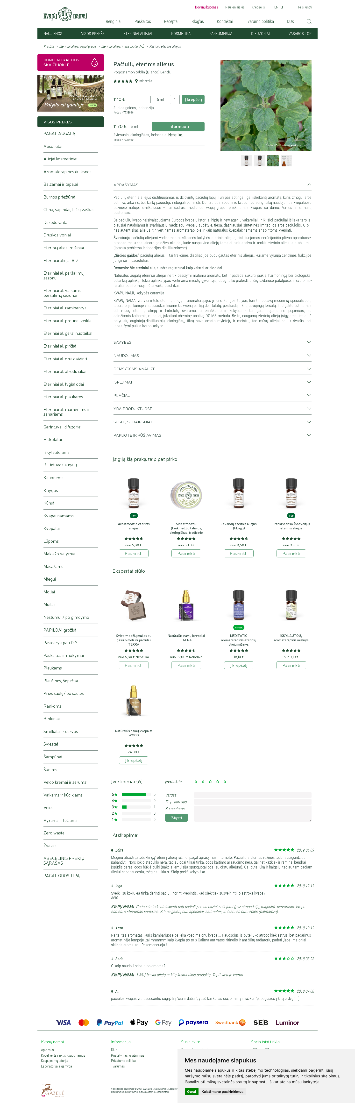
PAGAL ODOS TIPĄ (61, 875)
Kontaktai (225, 21)
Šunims (50, 769)
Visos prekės (93, 33)
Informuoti (178, 126)
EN (276, 7)
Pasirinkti (133, 553)
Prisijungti (305, 7)
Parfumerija (220, 33)
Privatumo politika (123, 1061)
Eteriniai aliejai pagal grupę (77, 46)
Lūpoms (51, 541)
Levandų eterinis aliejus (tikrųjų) (239, 525)
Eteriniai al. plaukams (63, 396)
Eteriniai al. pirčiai (59, 346)
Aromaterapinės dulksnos (67, 171)
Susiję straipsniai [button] (133, 421)
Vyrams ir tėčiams (60, 820)
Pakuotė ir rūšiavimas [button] (137, 435)
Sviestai (50, 744)
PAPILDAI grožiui (59, 630)
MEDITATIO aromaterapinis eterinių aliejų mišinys (238, 639)
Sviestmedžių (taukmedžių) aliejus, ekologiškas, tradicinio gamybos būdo (186, 530)
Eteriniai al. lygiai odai (63, 384)
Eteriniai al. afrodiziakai (64, 371)
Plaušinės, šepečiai (60, 680)
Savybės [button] (122, 342)
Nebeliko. (175, 134)
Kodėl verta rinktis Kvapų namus (63, 1055)
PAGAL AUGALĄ (59, 133)
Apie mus (47, 1050)
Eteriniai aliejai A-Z (61, 260)
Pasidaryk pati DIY (60, 642)
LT (282, 7)
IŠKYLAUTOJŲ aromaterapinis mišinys (291, 637)
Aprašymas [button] (126, 184)
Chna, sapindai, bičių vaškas (68, 209)
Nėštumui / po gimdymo (66, 617)
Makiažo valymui (59, 553)
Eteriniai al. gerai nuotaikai (67, 333)
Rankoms (52, 706)
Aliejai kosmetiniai (60, 158)
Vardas (170, 795)
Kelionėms (53, 477)
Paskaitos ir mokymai (63, 655)
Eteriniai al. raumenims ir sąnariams (66, 412)
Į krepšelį (193, 99)
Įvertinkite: (174, 781)
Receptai (171, 21)
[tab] (213, 186)
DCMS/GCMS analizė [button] (134, 368)
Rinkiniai (51, 718)
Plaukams (52, 667)
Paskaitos (143, 21)
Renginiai (113, 21)
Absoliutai (52, 146)
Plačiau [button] (122, 395)
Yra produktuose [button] (133, 408)
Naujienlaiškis (235, 7)
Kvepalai (51, 528)
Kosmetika (181, 33)
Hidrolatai (52, 439)
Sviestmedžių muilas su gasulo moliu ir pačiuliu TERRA (133, 639)
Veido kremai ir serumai (65, 782)
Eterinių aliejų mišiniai (63, 247)
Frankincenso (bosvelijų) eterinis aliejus (291, 525)
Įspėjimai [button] (123, 381)
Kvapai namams (58, 515)
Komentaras (175, 808)
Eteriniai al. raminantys (64, 307)
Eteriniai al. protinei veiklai (67, 320)
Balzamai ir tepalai (60, 184)
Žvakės (50, 845)
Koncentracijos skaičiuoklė (61, 62)
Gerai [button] (191, 1091)
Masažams (53, 566)
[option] (266, 105)
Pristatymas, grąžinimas (127, 1055)
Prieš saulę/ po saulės (63, 693)
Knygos (50, 490)
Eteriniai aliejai (137, 33)
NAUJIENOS (52, 33)
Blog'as (198, 21)
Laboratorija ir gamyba (56, 1066)
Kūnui (48, 502)
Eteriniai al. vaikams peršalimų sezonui (62, 293)
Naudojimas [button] (126, 355)
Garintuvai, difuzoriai (62, 426)
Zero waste (53, 832)
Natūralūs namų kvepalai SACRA (186, 637)
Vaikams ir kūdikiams (63, 794)
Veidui (49, 807)
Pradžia (48, 46)
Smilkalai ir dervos (60, 731)
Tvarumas (118, 1066)
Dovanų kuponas (206, 7)
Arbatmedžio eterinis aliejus (134, 525)
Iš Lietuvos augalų (60, 464)
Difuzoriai (260, 33)
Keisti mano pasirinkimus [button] (222, 1091)
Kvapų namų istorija (54, 1061)
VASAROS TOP (300, 33)
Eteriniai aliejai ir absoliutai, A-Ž (122, 46)
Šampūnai (52, 756)
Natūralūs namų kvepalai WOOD (133, 732)
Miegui (49, 579)
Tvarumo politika (260, 21)
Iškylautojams (56, 452)
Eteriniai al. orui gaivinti (65, 358)
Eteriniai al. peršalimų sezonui (63, 275)
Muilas (49, 604)
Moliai (49, 591)
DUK (290, 21)
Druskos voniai (57, 234)
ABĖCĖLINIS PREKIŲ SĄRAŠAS (63, 861)
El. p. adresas (176, 801)
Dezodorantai (55, 222)
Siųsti (176, 817)
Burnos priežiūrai (59, 196)
